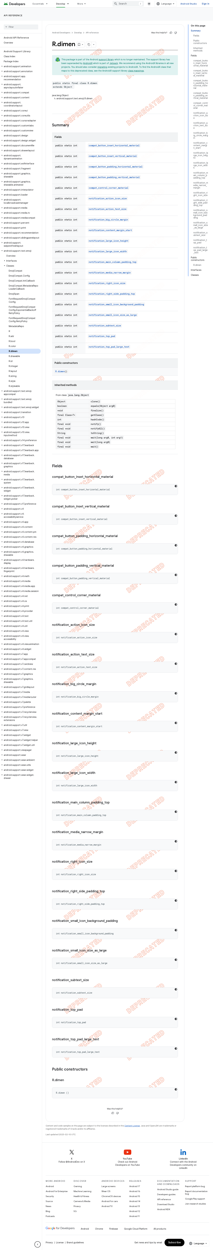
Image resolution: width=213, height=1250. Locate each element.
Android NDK (163, 1209)
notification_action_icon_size (108, 198)
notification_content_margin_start (110, 230)
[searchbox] (21, 26)
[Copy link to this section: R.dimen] (67, 1080)
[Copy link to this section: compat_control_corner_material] (103, 595)
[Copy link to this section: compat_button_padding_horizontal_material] (121, 536)
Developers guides (166, 1194)
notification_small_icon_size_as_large (113, 314)
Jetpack (114, 63)
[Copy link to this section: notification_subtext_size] (92, 980)
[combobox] (128, 4)
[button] (20, 66)
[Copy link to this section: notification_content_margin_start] (105, 714)
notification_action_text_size (107, 209)
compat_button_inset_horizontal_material (114, 145)
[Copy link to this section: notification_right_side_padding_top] (108, 891)
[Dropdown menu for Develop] (69, 3)
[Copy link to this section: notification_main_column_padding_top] (113, 803)
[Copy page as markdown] (89, 44)
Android (50, 1186)
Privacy (77, 1206)
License (60, 1242)
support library (106, 59)
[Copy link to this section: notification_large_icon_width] (98, 773)
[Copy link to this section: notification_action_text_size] (97, 655)
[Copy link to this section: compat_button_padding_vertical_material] (117, 566)
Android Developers (61, 32)
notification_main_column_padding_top (112, 262)
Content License (132, 1125)
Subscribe (174, 1242)
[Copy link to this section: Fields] (65, 466)
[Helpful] (171, 32)
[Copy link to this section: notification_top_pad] (86, 1010)
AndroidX (87, 63)
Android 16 (134, 1191)
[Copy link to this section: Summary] (72, 125)
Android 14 (134, 1201)
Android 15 (134, 1196)
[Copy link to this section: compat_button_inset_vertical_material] (112, 507)
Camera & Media (82, 1201)
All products (160, 1228)
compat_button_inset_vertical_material (113, 156)
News (48, 1206)
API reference (13, 15)
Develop (60, 3)
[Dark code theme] (176, 486)
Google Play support (195, 1198)
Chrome (99, 1228)
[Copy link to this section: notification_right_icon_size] (95, 862)
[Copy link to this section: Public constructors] (91, 1069)
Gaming (78, 1186)
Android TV (107, 1206)
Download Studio (165, 1204)
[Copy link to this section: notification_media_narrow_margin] (106, 832)
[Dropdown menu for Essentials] (48, 3)
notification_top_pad (102, 336)
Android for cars (110, 1201)
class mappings (136, 70)
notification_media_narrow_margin (110, 272)
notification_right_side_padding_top (112, 293)
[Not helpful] (175, 32)
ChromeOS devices (111, 1196)
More (80, 3)
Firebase (113, 1228)
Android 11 (134, 1216)
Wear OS (106, 1191)
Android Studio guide (167, 1189)
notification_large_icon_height (108, 240)
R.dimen (60, 371)
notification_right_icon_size (107, 283)
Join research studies (195, 1203)
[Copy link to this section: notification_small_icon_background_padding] (121, 921)
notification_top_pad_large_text (109, 346)
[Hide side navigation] (37, 1244)
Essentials (38, 3)
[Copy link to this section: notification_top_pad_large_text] (102, 1039)
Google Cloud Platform (135, 1228)
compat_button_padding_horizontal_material (116, 166)
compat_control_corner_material (108, 187)
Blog (48, 1211)
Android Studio (188, 3)
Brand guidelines (75, 1242)
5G (75, 1211)
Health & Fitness (81, 1196)
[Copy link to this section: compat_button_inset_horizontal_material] (116, 477)
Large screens (108, 1186)
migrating (102, 67)
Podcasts (50, 1216)
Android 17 (134, 1186)
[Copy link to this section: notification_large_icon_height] (99, 743)
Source (49, 1201)
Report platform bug (195, 1186)
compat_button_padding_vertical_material (114, 177)
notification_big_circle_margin (108, 219)
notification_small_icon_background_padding (116, 304)
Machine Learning (82, 1191)
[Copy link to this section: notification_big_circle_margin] (99, 684)
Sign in (205, 3)
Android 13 (134, 1206)
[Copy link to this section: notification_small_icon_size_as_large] (110, 951)
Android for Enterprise (57, 1191)
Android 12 (134, 1211)
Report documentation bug (196, 1192)
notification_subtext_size (105, 325)
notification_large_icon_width (108, 251)
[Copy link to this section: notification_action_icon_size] (98, 625)
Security (50, 1196)
